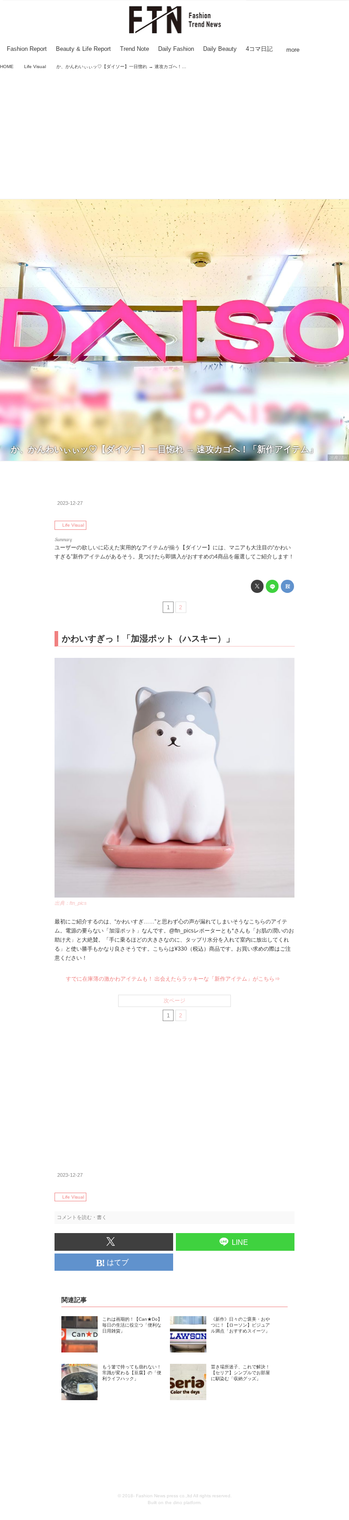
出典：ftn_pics (71, 903)
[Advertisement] (174, 135)
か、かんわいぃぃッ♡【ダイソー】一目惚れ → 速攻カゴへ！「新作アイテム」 (164, 449)
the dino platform (182, 1502)
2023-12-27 (70, 503)
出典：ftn (338, 457)
